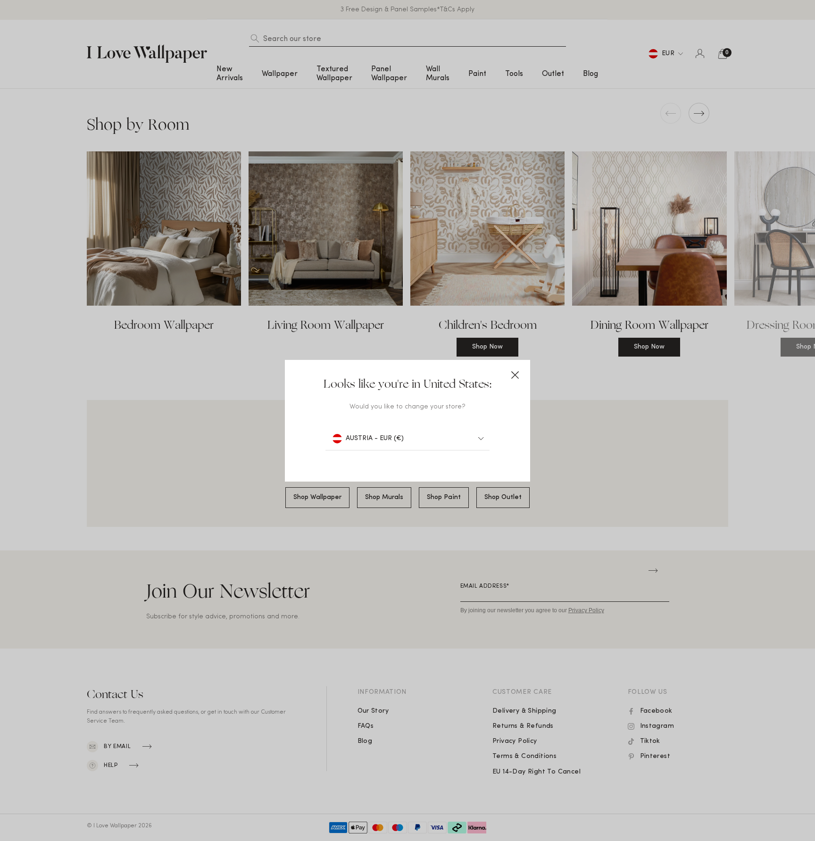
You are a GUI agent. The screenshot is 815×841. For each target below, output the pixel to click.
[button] (515, 375)
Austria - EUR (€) (375, 438)
